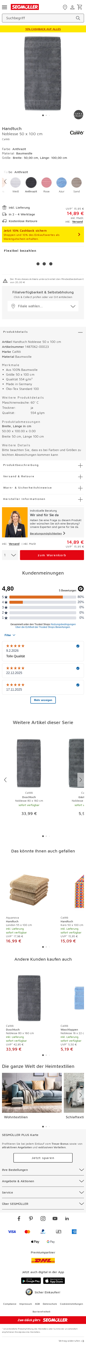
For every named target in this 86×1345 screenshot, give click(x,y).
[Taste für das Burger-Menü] (4, 7)
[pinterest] (31, 1219)
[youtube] (55, 1219)
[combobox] (10, 555)
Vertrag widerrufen (69, 1340)
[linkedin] (67, 1219)
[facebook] (19, 1219)
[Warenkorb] (80, 7)
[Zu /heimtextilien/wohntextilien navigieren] (32, 1093)
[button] (15, 185)
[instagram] (43, 1219)
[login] (73, 7)
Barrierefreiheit (41, 1311)
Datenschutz (50, 1303)
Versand (77, 221)
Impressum (25, 1303)
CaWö (6, 139)
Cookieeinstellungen (71, 1303)
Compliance (9, 1303)
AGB (37, 1303)
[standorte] (65, 7)
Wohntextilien (16, 1117)
